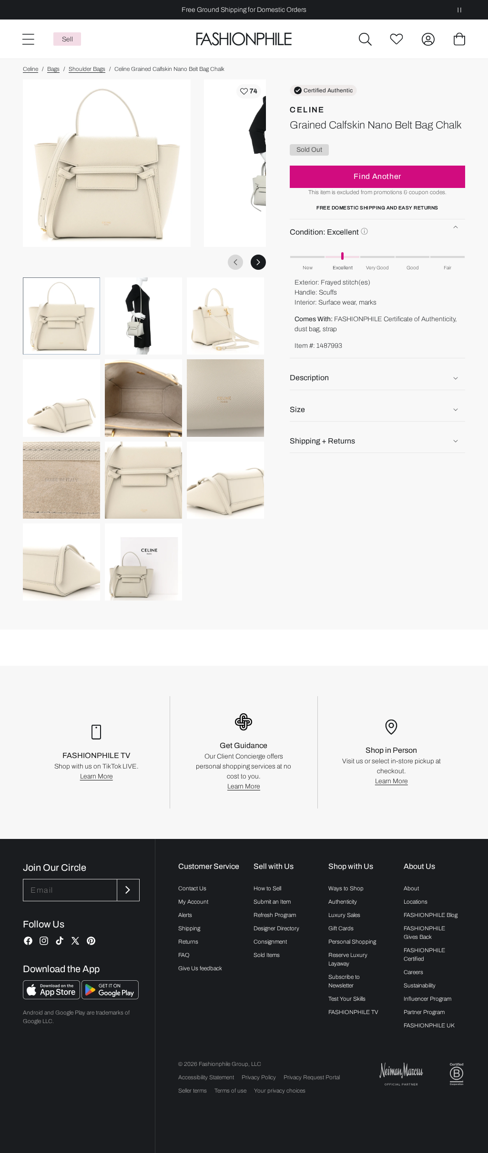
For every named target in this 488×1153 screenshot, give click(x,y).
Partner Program (424, 1012)
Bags (53, 69)
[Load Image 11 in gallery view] (143, 562)
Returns (188, 941)
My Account (193, 901)
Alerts (185, 915)
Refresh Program (275, 915)
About (411, 888)
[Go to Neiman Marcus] (401, 1074)
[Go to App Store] (52, 997)
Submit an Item (272, 901)
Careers (413, 972)
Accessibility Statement (206, 1077)
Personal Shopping (352, 941)
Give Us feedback (200, 968)
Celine (30, 69)
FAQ (184, 955)
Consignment (270, 941)
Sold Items (267, 955)
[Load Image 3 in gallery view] (225, 316)
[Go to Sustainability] (456, 1074)
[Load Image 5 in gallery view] (143, 397)
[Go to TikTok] (59, 941)
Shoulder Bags (87, 69)
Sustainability (420, 985)
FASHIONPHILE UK (429, 1025)
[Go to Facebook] (28, 941)
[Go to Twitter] (75, 941)
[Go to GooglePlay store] (110, 997)
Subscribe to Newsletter (344, 981)
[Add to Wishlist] (248, 91)
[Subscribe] (127, 890)
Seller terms (192, 1090)
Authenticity (342, 901)
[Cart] (459, 39)
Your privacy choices (279, 1090)
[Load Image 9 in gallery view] (225, 480)
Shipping (189, 928)
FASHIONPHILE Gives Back (424, 932)
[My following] (396, 39)
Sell (67, 39)
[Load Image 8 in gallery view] (143, 480)
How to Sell (267, 888)
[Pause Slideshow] (459, 10)
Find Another (377, 176)
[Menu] (27, 39)
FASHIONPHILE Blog (431, 915)
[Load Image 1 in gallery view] (61, 316)
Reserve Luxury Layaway (347, 959)
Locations (415, 901)
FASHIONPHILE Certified (424, 954)
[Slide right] (258, 262)
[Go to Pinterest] (91, 941)
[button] (365, 39)
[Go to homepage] (244, 39)
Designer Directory (276, 928)
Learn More (96, 776)
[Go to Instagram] (44, 941)
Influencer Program (427, 998)
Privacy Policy (259, 1077)
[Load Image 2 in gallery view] (143, 316)
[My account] (428, 39)
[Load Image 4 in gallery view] (61, 397)
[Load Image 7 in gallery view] (61, 480)
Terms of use (230, 1090)
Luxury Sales (344, 915)
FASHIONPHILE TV (353, 1012)
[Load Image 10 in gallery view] (61, 562)
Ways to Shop (346, 888)
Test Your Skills (347, 998)
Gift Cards (341, 928)
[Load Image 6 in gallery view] (225, 397)
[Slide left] (235, 262)
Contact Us (192, 888)
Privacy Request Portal (312, 1077)
